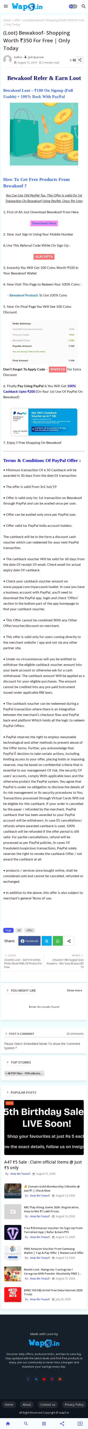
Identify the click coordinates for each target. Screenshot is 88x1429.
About (27, 1404)
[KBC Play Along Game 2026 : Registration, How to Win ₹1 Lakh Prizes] (12, 1211)
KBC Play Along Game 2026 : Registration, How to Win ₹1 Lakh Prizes (51, 1209)
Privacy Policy (74, 1404)
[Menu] (6, 6)
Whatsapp (58, 941)
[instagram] (52, 1379)
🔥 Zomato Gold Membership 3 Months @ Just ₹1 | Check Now (52, 1188)
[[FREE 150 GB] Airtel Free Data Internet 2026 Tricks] (12, 1294)
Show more (74, 990)
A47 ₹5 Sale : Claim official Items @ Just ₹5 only (43, 1165)
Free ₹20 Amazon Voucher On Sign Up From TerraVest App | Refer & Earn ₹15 (53, 1230)
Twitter (47, 941)
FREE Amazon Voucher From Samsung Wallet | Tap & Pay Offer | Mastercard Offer (54, 1250)
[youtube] (44, 1379)
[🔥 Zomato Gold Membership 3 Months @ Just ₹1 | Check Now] (12, 1190)
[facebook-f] (28, 1379)
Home (7, 20)
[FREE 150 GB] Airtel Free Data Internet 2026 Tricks (53, 1292)
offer (17, 20)
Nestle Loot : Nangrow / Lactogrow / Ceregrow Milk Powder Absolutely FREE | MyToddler (51, 1271)
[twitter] (36, 1379)
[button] (73, 6)
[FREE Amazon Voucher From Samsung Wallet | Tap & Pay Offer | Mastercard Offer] (12, 1253)
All (19, 930)
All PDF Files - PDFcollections (25, 1073)
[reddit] (60, 1379)
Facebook (32, 941)
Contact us (47, 1404)
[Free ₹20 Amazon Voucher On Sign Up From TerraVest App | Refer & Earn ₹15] (12, 1232)
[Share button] (69, 941)
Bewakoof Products (24, 295)
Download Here (44, 223)
